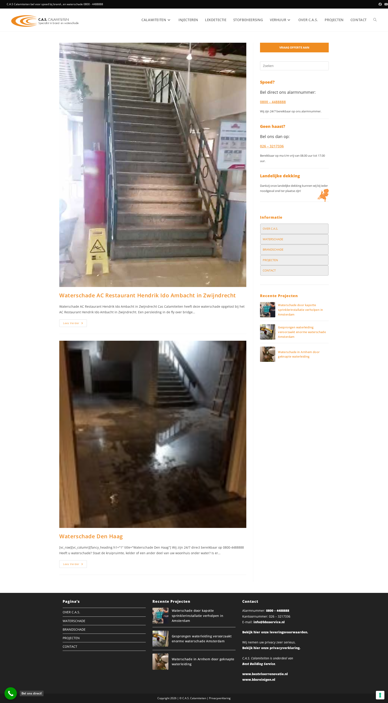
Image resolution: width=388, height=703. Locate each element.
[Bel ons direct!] (10, 693)
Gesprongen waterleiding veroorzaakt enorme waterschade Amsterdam (302, 332)
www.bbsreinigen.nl (258, 679)
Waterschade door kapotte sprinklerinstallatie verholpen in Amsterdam (300, 309)
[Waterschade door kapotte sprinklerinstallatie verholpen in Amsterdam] (267, 309)
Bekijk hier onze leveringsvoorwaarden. (275, 632)
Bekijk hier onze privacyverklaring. (271, 648)
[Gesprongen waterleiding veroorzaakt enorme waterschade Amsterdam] (267, 332)
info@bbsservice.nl (269, 622)
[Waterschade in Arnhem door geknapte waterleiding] (267, 354)
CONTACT (269, 270)
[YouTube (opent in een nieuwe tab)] (385, 4)
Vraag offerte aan (294, 47)
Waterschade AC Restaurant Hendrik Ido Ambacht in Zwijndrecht (147, 295)
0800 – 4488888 (277, 610)
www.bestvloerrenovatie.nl (265, 674)
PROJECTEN (270, 260)
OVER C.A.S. (270, 229)
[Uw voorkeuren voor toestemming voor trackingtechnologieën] (380, 695)
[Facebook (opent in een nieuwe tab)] (380, 4)
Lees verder (75, 324)
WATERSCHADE (273, 239)
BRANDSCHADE (273, 249)
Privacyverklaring (220, 698)
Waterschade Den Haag (91, 536)
